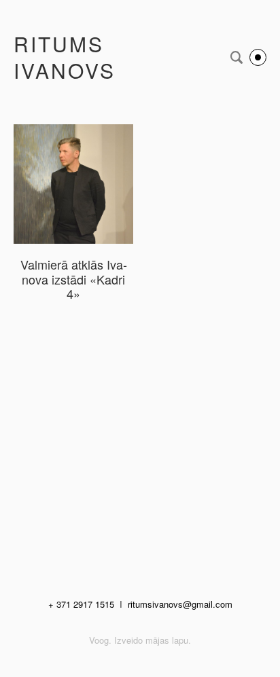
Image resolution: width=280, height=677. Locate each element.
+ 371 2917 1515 (81, 604)
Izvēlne (257, 57)
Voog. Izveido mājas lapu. (140, 640)
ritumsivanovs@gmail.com (180, 604)
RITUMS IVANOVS (65, 57)
